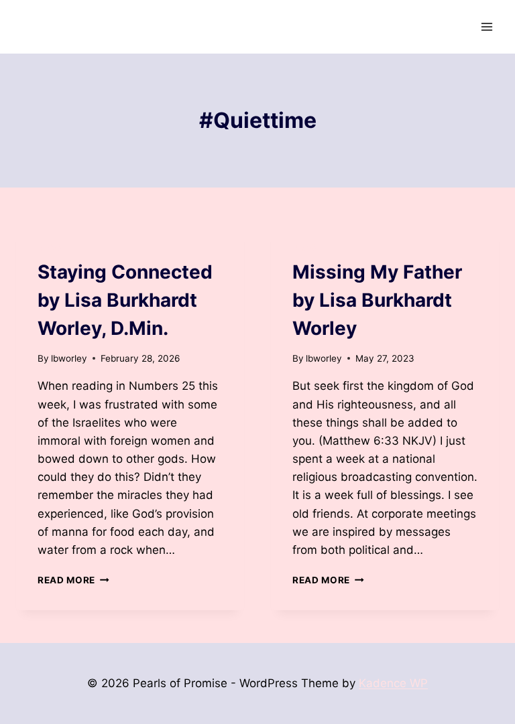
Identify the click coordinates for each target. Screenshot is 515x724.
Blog (49, 247)
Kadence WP (393, 683)
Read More (73, 580)
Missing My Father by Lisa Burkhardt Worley (377, 300)
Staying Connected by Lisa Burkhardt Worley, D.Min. (125, 300)
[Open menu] (486, 26)
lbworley (69, 358)
